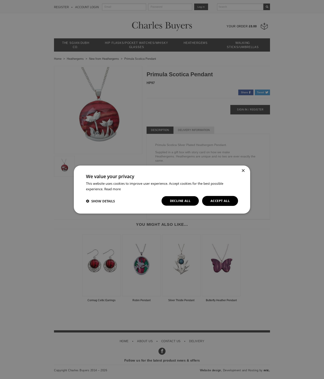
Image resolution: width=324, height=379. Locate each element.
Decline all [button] (180, 201)
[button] (100, 201)
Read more (112, 189)
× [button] (243, 170)
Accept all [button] (220, 201)
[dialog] (162, 189)
